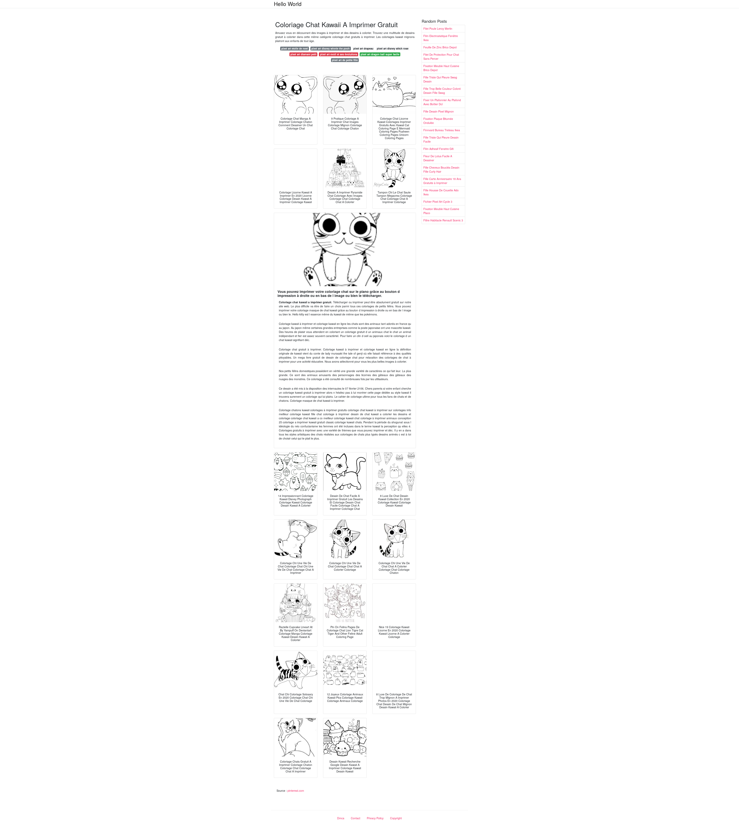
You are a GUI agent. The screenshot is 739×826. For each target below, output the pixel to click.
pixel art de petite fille (345, 60)
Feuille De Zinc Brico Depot (440, 47)
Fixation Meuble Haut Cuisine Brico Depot (441, 68)
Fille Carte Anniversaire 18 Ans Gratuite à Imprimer (442, 181)
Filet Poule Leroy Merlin (437, 28)
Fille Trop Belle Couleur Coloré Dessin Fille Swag (442, 91)
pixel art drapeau (363, 48)
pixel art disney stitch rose (392, 48)
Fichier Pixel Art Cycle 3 (437, 201)
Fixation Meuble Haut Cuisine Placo (441, 211)
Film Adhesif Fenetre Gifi (438, 149)
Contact (355, 818)
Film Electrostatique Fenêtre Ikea (440, 38)
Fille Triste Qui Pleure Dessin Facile (441, 139)
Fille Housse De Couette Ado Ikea (441, 192)
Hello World (288, 3)
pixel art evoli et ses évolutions (338, 54)
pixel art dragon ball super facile (380, 54)
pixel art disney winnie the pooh (330, 48)
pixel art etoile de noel (294, 48)
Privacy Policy (375, 818)
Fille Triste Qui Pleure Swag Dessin (440, 79)
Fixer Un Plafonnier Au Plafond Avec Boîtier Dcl (442, 102)
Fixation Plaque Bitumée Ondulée (438, 121)
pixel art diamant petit (303, 54)
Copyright (396, 818)
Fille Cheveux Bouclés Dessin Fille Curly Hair (441, 169)
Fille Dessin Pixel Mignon (438, 111)
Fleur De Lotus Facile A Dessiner (437, 158)
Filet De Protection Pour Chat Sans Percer (441, 57)
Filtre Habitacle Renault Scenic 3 (443, 220)
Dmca (340, 818)
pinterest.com (296, 790)
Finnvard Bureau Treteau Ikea (441, 130)
